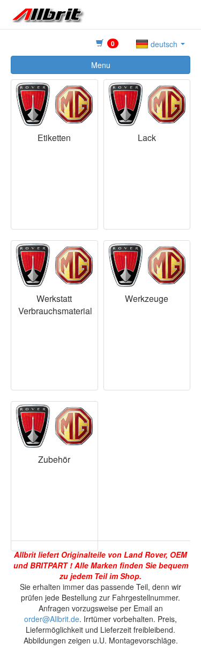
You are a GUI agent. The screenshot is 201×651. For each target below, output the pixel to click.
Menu (100, 65)
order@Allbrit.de (51, 618)
